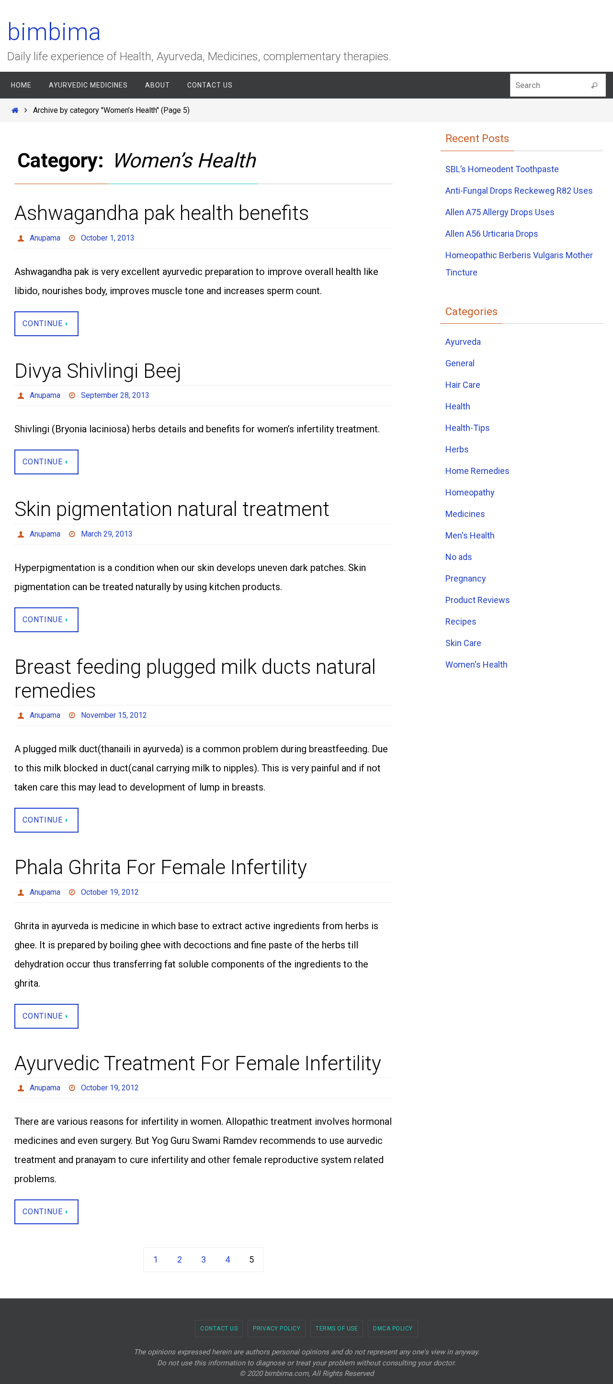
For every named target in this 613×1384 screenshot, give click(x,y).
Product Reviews (477, 600)
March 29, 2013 (107, 533)
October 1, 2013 (108, 237)
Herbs (457, 449)
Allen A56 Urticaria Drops (491, 234)
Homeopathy (470, 492)
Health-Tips (467, 428)
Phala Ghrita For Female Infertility (160, 867)
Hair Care (462, 385)
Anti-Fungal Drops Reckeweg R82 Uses (519, 191)
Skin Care (463, 643)
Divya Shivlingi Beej (97, 371)
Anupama (45, 237)
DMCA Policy (393, 1328)
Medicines (465, 514)
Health (457, 406)
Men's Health (470, 535)
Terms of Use (337, 1328)
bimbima (54, 32)
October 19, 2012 (110, 892)
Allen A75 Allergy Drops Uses (500, 212)
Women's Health (476, 664)
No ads (458, 557)
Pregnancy (465, 578)
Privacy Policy (276, 1328)
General (460, 363)
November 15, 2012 (114, 715)
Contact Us (219, 1328)
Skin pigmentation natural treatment (171, 509)
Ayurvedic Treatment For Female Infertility (197, 1063)
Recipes (461, 621)
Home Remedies (477, 471)
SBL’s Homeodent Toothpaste (502, 169)
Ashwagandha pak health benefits (161, 213)
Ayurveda (463, 342)
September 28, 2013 (115, 395)
